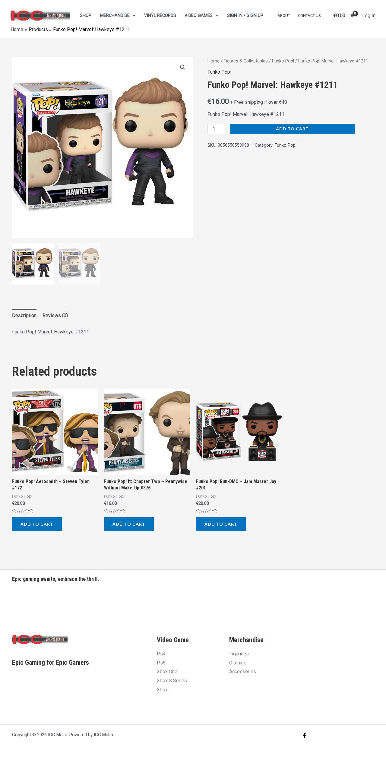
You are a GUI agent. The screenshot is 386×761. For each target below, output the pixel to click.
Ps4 (161, 654)
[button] (182, 67)
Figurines (239, 654)
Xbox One (167, 671)
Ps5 (161, 663)
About (283, 15)
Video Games (199, 15)
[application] (132, 15)
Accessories (242, 671)
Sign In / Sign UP (245, 15)
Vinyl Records (160, 15)
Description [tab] (24, 315)
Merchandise (115, 15)
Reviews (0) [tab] (55, 315)
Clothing (237, 663)
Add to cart (292, 128)
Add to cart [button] (37, 524)
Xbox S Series (172, 680)
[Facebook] (304, 735)
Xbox (162, 690)
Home (213, 61)
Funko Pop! (283, 61)
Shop (85, 15)
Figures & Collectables (246, 61)
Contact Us (309, 15)
